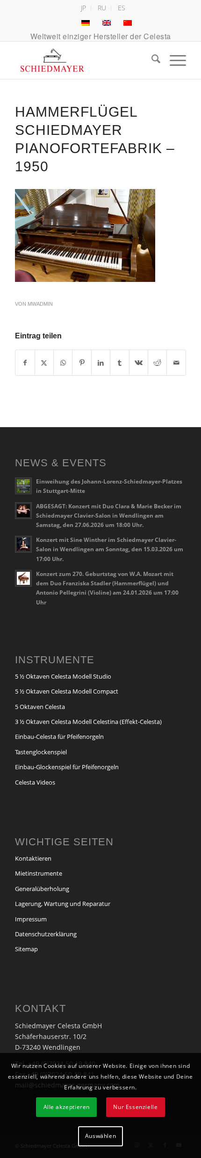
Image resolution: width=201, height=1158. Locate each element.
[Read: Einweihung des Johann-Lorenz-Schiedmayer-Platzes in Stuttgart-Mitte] (23, 485)
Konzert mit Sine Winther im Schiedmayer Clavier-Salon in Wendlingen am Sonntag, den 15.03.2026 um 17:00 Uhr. (109, 549)
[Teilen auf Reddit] (157, 362)
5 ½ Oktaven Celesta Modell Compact (66, 691)
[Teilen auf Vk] (138, 362)
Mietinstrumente (38, 873)
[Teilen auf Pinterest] (81, 362)
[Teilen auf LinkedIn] (101, 362)
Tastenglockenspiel (41, 752)
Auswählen (100, 1136)
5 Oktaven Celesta (40, 706)
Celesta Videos (35, 782)
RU (102, 7)
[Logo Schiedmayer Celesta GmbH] (83, 60)
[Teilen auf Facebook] (24, 362)
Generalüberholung (42, 888)
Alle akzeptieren (66, 1107)
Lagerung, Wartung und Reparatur (62, 903)
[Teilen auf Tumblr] (119, 362)
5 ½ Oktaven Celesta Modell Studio (63, 676)
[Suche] (151, 60)
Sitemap (26, 949)
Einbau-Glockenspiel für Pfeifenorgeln (67, 767)
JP (83, 7)
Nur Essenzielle (135, 1107)
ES (121, 7)
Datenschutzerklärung (46, 934)
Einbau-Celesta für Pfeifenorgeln (59, 736)
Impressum (31, 919)
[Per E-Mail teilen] (176, 362)
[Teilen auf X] (44, 362)
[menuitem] (83, 8)
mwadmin (40, 304)
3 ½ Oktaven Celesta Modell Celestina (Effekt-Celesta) (88, 721)
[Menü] (173, 60)
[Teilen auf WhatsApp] (63, 362)
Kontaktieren (33, 858)
